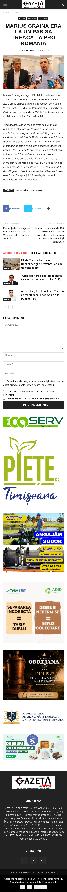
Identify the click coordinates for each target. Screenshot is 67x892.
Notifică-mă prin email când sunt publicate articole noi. (34, 398)
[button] (5, 4)
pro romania (36, 190)
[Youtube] (42, 860)
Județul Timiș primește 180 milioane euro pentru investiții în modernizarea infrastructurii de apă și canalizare (49, 235)
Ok (22, 886)
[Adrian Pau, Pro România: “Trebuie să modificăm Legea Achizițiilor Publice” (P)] (11, 295)
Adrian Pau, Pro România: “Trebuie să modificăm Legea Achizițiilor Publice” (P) (42, 295)
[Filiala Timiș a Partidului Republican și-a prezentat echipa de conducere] (11, 264)
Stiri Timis (43, 18)
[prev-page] (5, 307)
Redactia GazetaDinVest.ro (21, 872)
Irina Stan (29, 50)
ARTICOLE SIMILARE (15, 253)
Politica (15, 12)
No (29, 886)
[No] (63, 883)
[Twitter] (33, 860)
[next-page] (10, 307)
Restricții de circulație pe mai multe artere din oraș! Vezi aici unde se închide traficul (17, 233)
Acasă (6, 12)
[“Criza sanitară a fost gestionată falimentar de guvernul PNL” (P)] (11, 279)
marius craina (22, 190)
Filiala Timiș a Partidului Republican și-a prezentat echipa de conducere (42, 264)
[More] (48, 208)
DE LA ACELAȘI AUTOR (44, 253)
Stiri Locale (32, 18)
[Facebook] (24, 860)
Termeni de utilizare (46, 872)
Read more (40, 886)
